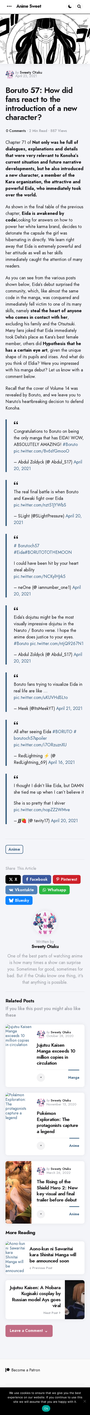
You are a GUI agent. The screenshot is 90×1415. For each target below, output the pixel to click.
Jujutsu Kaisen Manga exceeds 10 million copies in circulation (56, 1054)
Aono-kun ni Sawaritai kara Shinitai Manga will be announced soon (52, 1255)
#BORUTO (62, 732)
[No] (84, 1401)
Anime (14, 849)
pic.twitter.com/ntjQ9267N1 (56, 643)
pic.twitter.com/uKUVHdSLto (41, 697)
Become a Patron (25, 1370)
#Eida (19, 552)
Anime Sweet (28, 6)
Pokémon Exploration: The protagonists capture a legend (57, 1122)
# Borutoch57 (26, 546)
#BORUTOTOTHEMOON (48, 552)
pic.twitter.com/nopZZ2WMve (42, 810)
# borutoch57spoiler (45, 735)
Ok (46, 1408)
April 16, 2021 (61, 762)
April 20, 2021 (64, 821)
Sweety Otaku (31, 72)
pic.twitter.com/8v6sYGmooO (41, 451)
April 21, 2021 (69, 708)
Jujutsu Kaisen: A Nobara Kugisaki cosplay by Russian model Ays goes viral (35, 1297)
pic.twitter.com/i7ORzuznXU (40, 745)
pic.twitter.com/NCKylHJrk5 (39, 576)
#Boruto (70, 444)
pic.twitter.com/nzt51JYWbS (40, 505)
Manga (73, 1077)
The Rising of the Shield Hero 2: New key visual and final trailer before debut (57, 1191)
